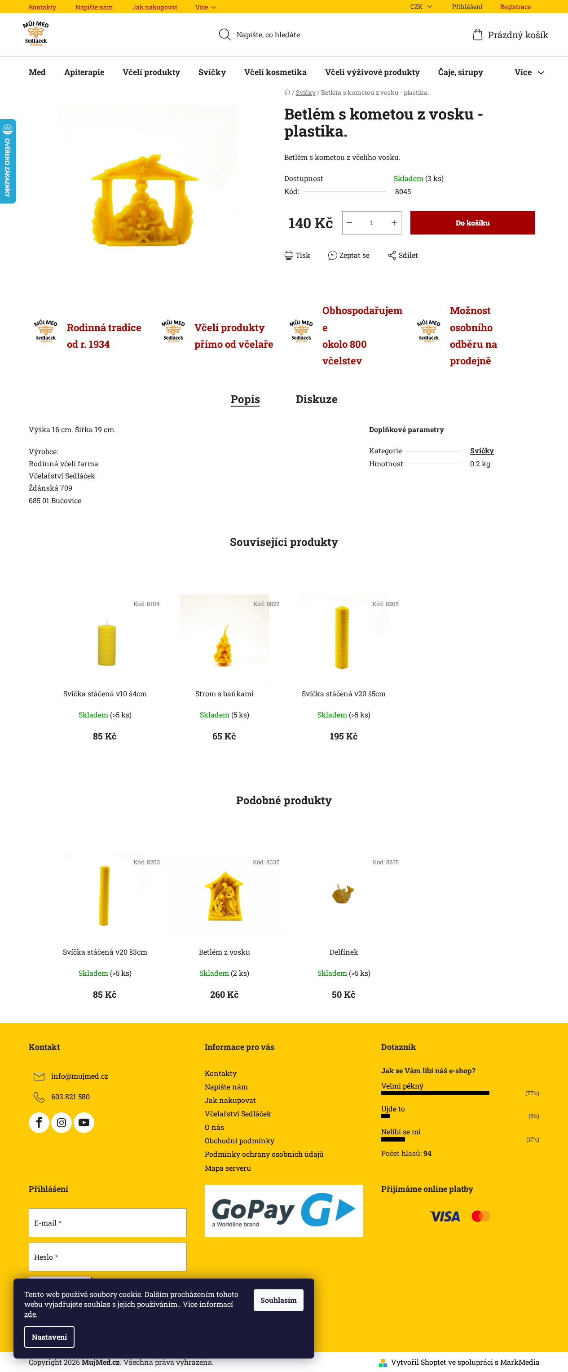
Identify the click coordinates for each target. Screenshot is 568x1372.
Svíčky (482, 450)
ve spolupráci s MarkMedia (494, 1362)
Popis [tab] (245, 399)
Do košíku (473, 222)
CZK (417, 6)
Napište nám (94, 7)
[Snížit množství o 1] (349, 223)
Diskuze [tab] (317, 399)
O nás (214, 1127)
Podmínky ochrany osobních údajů (264, 1154)
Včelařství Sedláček (238, 1113)
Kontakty (42, 7)
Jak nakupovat (154, 7)
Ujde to (393, 1108)
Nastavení (49, 1336)
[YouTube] (84, 1122)
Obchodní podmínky (239, 1140)
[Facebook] (39, 1122)
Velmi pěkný (402, 1085)
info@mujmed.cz (79, 1075)
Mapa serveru (228, 1168)
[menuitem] (37, 72)
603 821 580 (70, 1096)
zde (30, 1314)
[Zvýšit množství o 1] (394, 223)
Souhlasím (278, 1300)
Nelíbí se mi (401, 1131)
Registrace (515, 6)
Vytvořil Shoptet (418, 1362)
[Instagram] (61, 1122)
